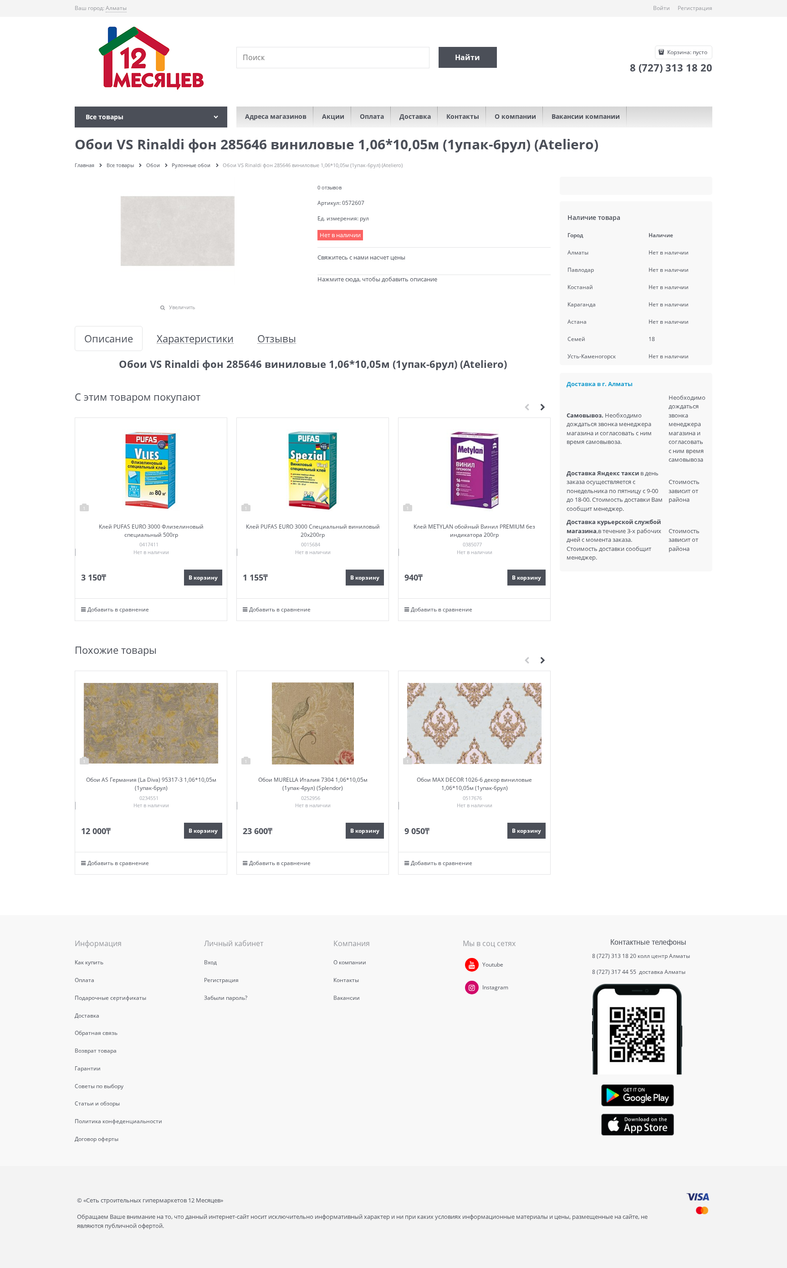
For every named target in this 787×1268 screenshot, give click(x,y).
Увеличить (182, 307)
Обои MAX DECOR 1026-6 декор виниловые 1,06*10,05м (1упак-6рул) (474, 784)
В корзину (203, 577)
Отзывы (276, 338)
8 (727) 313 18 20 (614, 956)
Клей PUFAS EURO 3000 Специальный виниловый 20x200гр (313, 531)
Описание (108, 338)
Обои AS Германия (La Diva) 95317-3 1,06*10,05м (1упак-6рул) (151, 784)
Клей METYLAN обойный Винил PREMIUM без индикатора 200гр (474, 531)
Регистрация (695, 8)
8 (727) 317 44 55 (615, 972)
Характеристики (195, 338)
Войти (661, 8)
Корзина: (686, 52)
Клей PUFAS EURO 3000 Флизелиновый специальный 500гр (151, 531)
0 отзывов (329, 187)
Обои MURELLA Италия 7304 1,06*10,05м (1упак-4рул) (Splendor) (313, 784)
